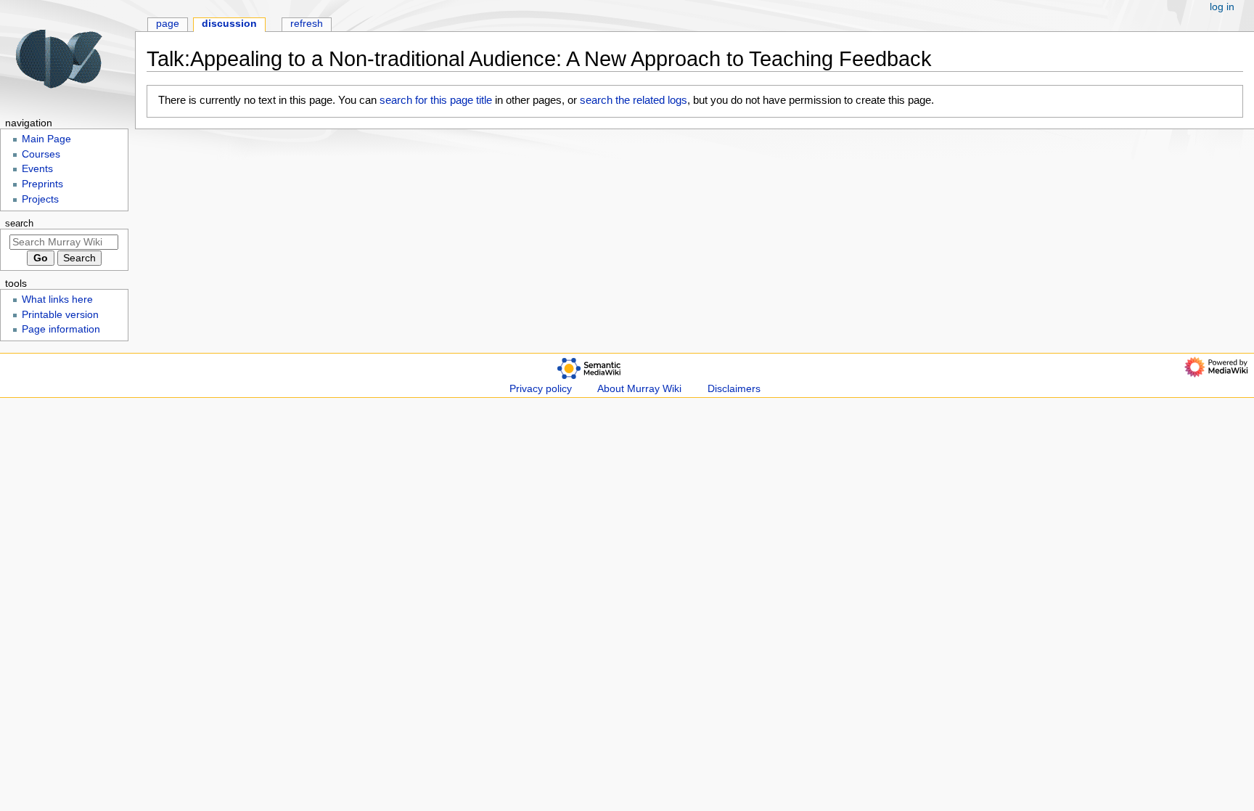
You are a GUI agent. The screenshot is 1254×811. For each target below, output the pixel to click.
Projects (40, 199)
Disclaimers (734, 388)
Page (167, 23)
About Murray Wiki (639, 388)
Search (19, 224)
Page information (61, 329)
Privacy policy (540, 388)
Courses (41, 154)
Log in (1222, 6)
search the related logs (633, 100)
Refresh (306, 23)
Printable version (60, 314)
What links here (57, 299)
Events (37, 168)
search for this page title (436, 100)
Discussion (229, 23)
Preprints (42, 184)
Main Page (46, 139)
